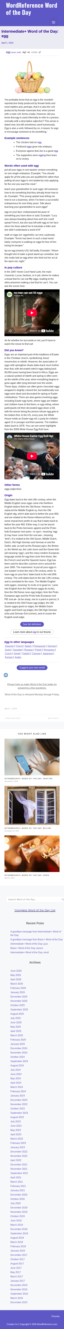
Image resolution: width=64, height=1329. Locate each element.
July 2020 (15, 1203)
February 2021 (18, 1186)
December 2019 (18, 1207)
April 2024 (15, 1082)
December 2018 (18, 1229)
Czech (8, 653)
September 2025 (19, 1009)
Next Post (53, 718)
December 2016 (18, 1285)
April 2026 (15, 979)
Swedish (17, 650)
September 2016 (19, 1293)
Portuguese (39, 646)
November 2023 (18, 1104)
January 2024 (17, 1095)
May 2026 (15, 975)
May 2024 (15, 1078)
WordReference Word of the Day (31, 9)
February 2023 (18, 1143)
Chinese (36, 653)
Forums (55, 1316)
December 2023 (18, 1100)
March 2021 (16, 1182)
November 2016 (18, 1289)
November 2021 (18, 1169)
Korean (9, 657)
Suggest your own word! (32, 667)
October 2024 (17, 1057)
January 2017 (17, 1281)
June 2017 (16, 1268)
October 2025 (17, 1005)
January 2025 (17, 1044)
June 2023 (16, 1126)
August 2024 (17, 1065)
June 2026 (16, 971)
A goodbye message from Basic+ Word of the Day (36, 939)
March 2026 (16, 983)
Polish (38, 650)
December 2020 (18, 1194)
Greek (17, 653)
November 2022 (18, 1156)
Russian (28, 650)
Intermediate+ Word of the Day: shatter (28, 778)
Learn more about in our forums (32, 632)
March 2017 (16, 1276)
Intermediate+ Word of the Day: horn (26, 875)
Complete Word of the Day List (35, 910)
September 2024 (19, 1061)
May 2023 (15, 1130)
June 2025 (16, 1022)
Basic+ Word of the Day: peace (26, 948)
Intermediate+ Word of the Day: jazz (29, 944)
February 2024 (18, 1091)
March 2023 (16, 1138)
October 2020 (17, 1199)
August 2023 (17, 1117)
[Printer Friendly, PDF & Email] (6, 676)
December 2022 (18, 1151)
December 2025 (18, 996)
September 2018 (19, 1233)
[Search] (63, 899)
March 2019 (16, 1225)
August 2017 (17, 1263)
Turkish (26, 653)
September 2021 (19, 1173)
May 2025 (15, 1027)
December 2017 (18, 1255)
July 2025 (15, 1018)
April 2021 (15, 1177)
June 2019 (16, 1220)
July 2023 (15, 1121)
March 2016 (16, 1298)
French (19, 646)
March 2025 (16, 1035)
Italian (28, 646)
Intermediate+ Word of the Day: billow (27, 828)
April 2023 (15, 1134)
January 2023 (17, 1147)
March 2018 (16, 1242)
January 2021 (17, 1190)
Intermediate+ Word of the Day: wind (29, 952)
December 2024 (18, 1048)
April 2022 (15, 1160)
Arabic (18, 657)
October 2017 (17, 1259)
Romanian (49, 650)
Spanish (9, 646)
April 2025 (15, 1031)
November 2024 (18, 1052)
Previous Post (13, 718)
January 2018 (17, 1250)
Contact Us (12, 1324)
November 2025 (18, 1001)
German (51, 646)
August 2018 (17, 1238)
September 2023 (19, 1113)
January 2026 (17, 992)
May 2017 (15, 1272)
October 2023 (17, 1108)
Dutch (8, 650)
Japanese (48, 653)
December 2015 (18, 1302)
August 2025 (17, 1014)
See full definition (32, 624)
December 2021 (18, 1164)
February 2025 (18, 1039)
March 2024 (16, 1087)
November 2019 (18, 1212)
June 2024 (16, 1074)
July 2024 (15, 1070)
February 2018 (18, 1246)
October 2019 (17, 1216)
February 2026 (18, 988)
